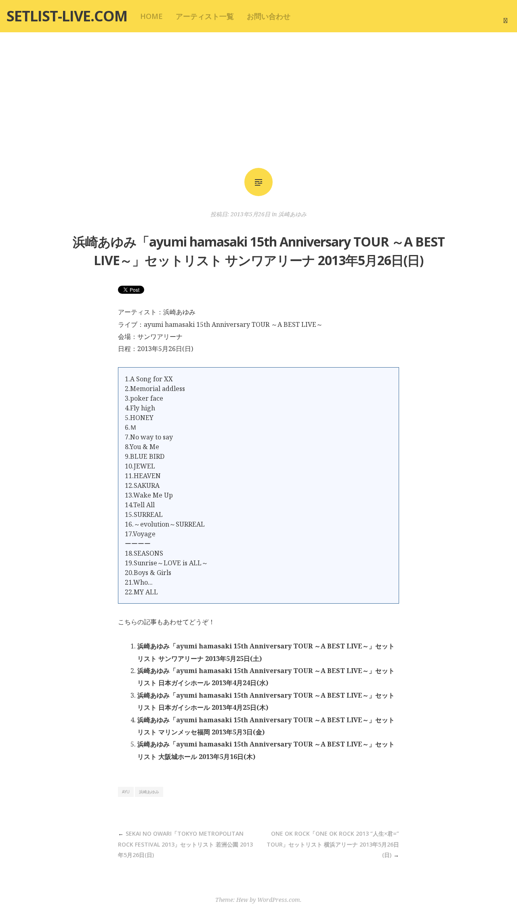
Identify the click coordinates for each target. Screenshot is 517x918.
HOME (151, 16)
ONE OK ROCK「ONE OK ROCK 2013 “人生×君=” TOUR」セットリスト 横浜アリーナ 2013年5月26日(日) (333, 844)
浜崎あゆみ (292, 214)
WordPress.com (278, 899)
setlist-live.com (66, 16)
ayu (126, 792)
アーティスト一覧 (205, 16)
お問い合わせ (268, 16)
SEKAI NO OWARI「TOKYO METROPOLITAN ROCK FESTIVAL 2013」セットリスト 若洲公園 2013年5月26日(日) (185, 844)
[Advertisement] (258, 100)
